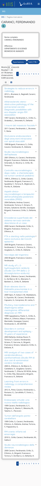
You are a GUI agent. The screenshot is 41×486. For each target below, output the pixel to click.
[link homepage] (8, 4)
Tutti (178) (32, 62)
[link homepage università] (26, 4)
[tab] (6, 82)
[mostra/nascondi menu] (39, 4)
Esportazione (18, 62)
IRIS (2, 17)
